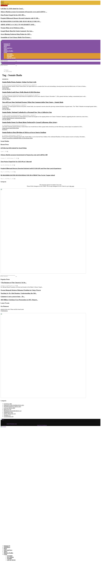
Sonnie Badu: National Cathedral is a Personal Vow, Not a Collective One (27, 112)
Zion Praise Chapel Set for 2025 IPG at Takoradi (16, 161)
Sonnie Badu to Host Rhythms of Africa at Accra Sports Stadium (24, 132)
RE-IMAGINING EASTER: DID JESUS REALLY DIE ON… (21, 21)
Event (5, 52)
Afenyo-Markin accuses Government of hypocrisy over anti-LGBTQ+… (24, 12)
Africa (5, 49)
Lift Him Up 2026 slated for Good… (12, 8)
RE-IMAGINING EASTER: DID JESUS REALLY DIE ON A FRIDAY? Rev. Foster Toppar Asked (28, 175)
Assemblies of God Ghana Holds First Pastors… (16, 37)
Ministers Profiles (8, 51)
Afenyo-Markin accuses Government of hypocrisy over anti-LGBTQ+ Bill (24, 155)
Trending (9, 56)
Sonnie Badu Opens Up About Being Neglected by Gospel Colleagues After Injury (29, 122)
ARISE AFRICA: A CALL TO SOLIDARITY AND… (18, 24)
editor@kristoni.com (12, 423)
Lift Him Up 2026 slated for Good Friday (14, 148)
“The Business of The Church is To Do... (14, 282)
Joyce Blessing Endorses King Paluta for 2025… (16, 34)
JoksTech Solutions (42, 425)
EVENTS (4, 129)
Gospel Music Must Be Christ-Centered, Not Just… (17, 31)
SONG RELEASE (10, 413)
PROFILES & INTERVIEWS (12, 411)
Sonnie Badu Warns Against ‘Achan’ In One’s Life (19, 82)
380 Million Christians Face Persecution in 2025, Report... (19, 300)
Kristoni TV (7, 44)
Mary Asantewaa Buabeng (10, 85)
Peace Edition (13, 138)
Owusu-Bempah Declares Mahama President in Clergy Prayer (21, 290)
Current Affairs (6, 118)
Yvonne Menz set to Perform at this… (13, 28)
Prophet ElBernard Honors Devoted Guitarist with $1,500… (20, 18)
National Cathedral (14, 118)
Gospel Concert (6, 138)
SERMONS (7, 45)
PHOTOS (7, 409)
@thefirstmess (4, 310)
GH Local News (8, 48)
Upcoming (9, 53)
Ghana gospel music (7, 128)
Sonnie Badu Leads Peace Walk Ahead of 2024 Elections (21, 92)
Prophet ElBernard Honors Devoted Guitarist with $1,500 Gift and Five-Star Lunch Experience (31, 168)
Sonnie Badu (5, 87)
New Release (10, 55)
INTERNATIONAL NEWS (12, 406)
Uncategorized (8, 416)
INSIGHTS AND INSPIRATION (14, 405)
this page (72, 186)
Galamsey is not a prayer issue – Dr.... (13, 296)
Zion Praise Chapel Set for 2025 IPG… (13, 15)
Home (5, 46)
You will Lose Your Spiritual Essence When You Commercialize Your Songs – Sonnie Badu (32, 102)
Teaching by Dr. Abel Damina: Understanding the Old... (19, 293)
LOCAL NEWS (11, 58)
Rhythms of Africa (21, 138)
